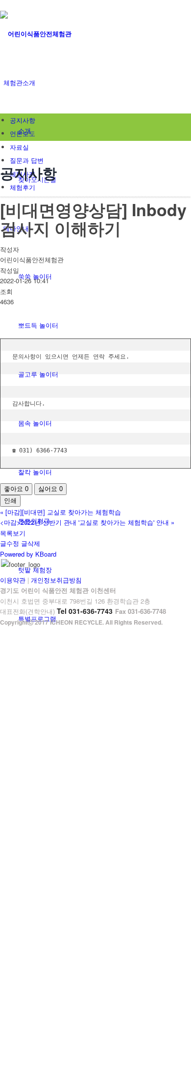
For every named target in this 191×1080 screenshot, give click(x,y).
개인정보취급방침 (56, 580)
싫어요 (50, 489)
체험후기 (22, 187)
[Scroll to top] (2, 632)
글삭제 (30, 543)
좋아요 (16, 489)
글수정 (9, 543)
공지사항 (22, 120)
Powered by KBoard (28, 554)
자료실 (19, 147)
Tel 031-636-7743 (85, 611)
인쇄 (10, 500)
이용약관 (12, 580)
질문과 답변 (27, 160)
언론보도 (22, 133)
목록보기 (12, 533)
